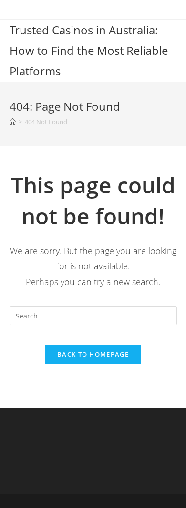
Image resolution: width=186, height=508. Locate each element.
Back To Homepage (93, 354)
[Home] (13, 121)
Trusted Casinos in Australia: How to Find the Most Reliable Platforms (89, 50)
